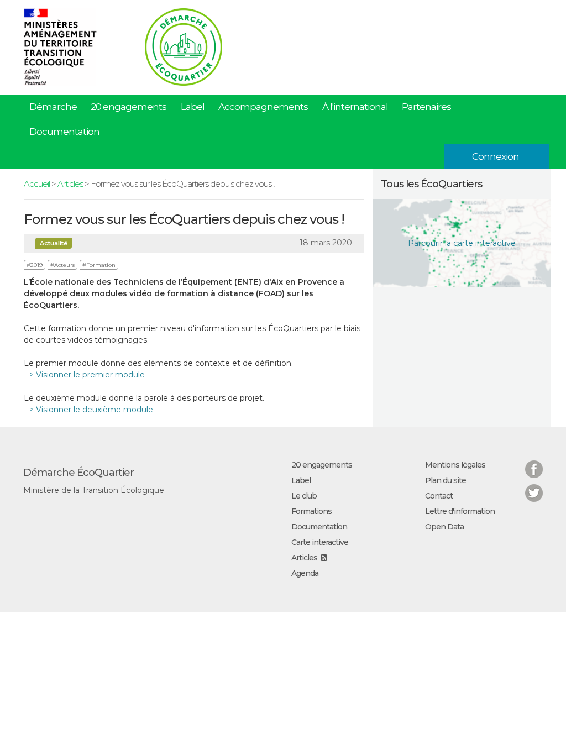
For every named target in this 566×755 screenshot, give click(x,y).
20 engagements (128, 106)
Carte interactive (319, 542)
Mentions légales (455, 465)
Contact (439, 496)
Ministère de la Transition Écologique (93, 490)
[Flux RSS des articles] (324, 558)
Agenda (304, 573)
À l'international (355, 106)
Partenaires (426, 106)
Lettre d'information (460, 511)
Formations (311, 511)
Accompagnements (263, 106)
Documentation (64, 131)
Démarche (53, 106)
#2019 (35, 265)
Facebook (534, 462)
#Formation (99, 265)
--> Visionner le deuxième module (88, 410)
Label (193, 106)
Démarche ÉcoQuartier (78, 472)
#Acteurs (62, 265)
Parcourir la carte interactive (462, 243)
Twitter (534, 486)
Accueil (37, 184)
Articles (70, 184)
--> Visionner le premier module (84, 375)
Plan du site (445, 480)
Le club (304, 496)
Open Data (444, 527)
